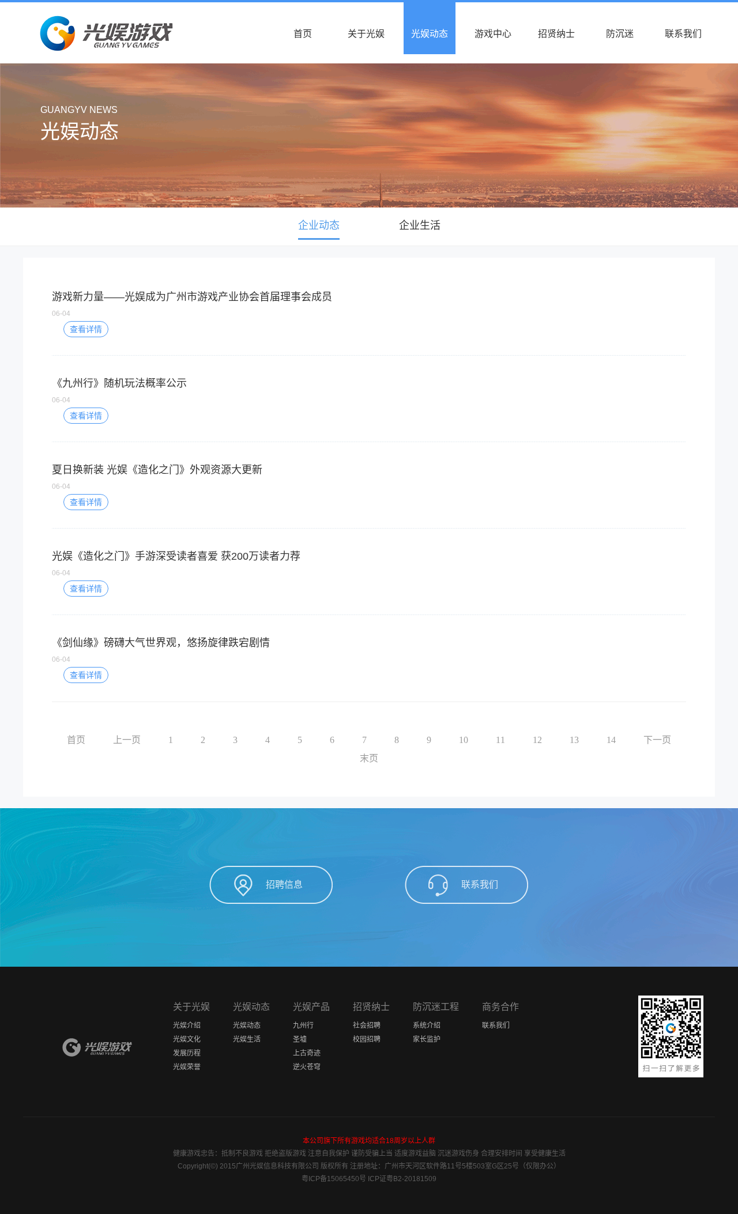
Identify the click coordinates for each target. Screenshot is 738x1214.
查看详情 (86, 329)
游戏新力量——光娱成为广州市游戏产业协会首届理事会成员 (192, 297)
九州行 (303, 1025)
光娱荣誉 (187, 1067)
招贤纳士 (556, 34)
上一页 (127, 740)
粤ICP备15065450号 (334, 1179)
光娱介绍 (187, 1025)
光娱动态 (429, 34)
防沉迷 (620, 34)
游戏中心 (493, 34)
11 (500, 740)
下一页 (657, 740)
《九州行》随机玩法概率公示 (119, 383)
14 (611, 740)
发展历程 (187, 1053)
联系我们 (683, 34)
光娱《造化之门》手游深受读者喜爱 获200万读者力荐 (176, 556)
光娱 (98, 1047)
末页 (369, 758)
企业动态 (319, 225)
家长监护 (426, 1039)
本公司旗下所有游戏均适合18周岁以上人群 (369, 1141)
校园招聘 (367, 1039)
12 (537, 740)
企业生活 (419, 225)
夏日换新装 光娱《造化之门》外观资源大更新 (157, 470)
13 (574, 740)
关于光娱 (366, 34)
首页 (302, 34)
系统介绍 (426, 1025)
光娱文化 (187, 1039)
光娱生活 (247, 1039)
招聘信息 (284, 884)
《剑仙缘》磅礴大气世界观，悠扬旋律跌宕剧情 (161, 643)
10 (463, 740)
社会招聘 (367, 1025)
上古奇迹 (307, 1053)
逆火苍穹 (307, 1067)
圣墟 (300, 1039)
